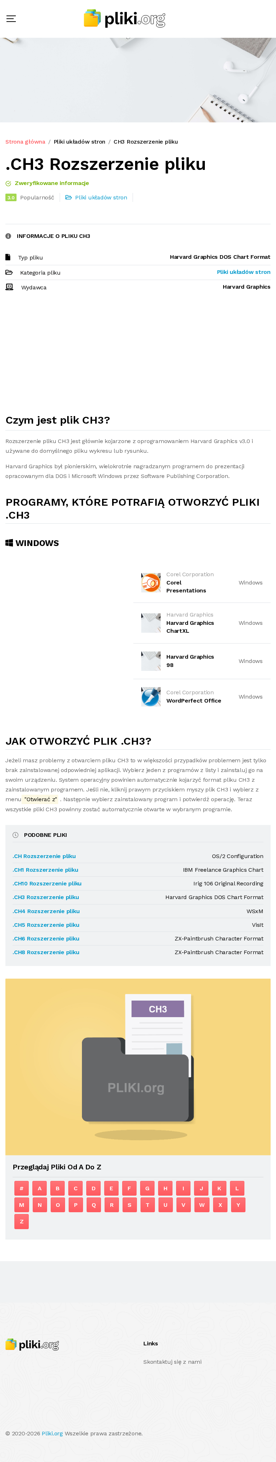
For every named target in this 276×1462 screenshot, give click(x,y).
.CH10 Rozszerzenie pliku (47, 883)
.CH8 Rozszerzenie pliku (46, 952)
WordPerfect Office (193, 700)
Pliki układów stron (79, 141)
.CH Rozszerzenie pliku (44, 856)
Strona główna (25, 141)
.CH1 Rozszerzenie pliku (45, 869)
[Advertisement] (138, 356)
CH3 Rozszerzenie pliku (146, 141)
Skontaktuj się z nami (172, 1361)
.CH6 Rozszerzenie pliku (46, 938)
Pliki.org (52, 1433)
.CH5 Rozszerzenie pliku (46, 924)
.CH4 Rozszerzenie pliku (46, 911)
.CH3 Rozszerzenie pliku (46, 897)
